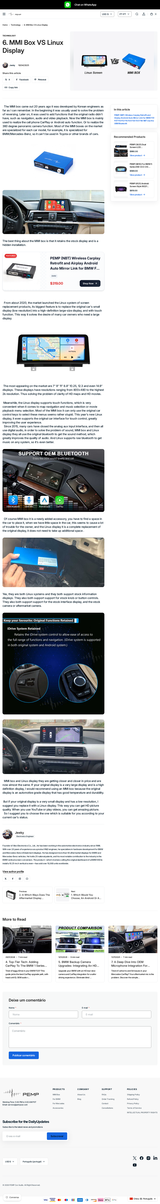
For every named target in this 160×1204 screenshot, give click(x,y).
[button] (4, 14)
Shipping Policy (133, 1094)
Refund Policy (133, 1099)
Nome (11, 1007)
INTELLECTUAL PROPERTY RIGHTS (142, 1112)
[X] (5, 879)
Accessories (58, 1108)
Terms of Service (134, 1108)
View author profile (13, 871)
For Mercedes (58, 1103)
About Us (81, 1094)
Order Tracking (108, 1099)
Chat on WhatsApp (84, 4)
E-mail (85, 1007)
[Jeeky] (5, 65)
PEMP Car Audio (16, 1185)
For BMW (56, 1099)
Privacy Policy (133, 1103)
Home (5, 25)
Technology (15, 25)
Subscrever (57, 1136)
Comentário (14, 1023)
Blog (79, 1099)
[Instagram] (20, 879)
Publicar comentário (23, 1055)
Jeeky (19, 833)
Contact (105, 1103)
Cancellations (107, 1108)
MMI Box (56, 1094)
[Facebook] (13, 879)
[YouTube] (27, 879)
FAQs (104, 1094)
